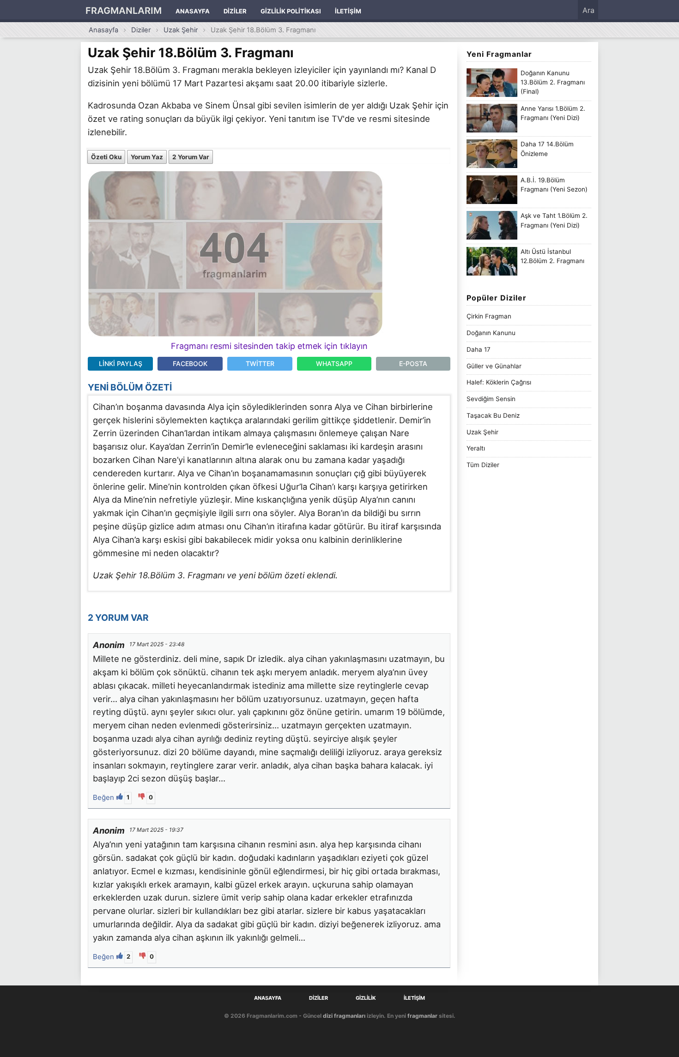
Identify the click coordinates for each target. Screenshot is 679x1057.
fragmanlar (422, 1015)
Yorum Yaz (147, 157)
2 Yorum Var (190, 157)
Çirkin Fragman (489, 316)
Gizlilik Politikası (291, 11)
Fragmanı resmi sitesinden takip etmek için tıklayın (269, 346)
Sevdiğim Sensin (491, 398)
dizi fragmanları (344, 1015)
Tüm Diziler (483, 464)
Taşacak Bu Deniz (493, 415)
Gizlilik (366, 998)
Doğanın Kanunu (491, 332)
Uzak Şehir (181, 30)
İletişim (348, 11)
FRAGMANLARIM (123, 10)
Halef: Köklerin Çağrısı (499, 382)
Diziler (235, 11)
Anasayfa (193, 11)
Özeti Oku (106, 157)
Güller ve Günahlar (494, 366)
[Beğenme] (142, 797)
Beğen (104, 797)
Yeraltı (476, 448)
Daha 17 (479, 349)
